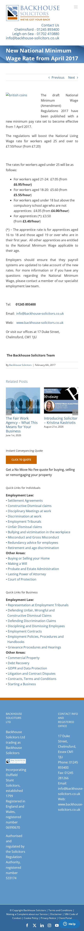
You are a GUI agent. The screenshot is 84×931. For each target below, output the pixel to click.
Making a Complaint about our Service (27, 923)
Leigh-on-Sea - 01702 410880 (35, 34)
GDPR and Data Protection (27, 677)
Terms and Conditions (60, 919)
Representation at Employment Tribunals (38, 614)
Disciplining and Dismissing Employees (36, 635)
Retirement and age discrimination (33, 556)
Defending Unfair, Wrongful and (31, 619)
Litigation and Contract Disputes (31, 682)
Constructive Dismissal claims (30, 514)
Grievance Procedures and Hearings (34, 656)
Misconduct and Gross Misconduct (33, 546)
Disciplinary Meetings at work (29, 520)
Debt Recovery (18, 672)
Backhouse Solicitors (20, 365)
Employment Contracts (25, 640)
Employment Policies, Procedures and (36, 645)
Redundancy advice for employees (33, 551)
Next (71, 77)
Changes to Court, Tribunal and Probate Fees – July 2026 (21, 424)
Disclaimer (56, 923)
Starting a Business (22, 693)
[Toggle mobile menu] (76, 7)
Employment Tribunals (24, 530)
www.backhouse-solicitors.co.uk (39, 323)
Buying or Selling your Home (29, 567)
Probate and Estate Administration (33, 577)
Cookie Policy (31, 926)
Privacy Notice (49, 926)
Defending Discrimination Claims (32, 629)
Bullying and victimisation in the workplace (39, 541)
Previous (58, 77)
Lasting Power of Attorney (27, 583)
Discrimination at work (24, 525)
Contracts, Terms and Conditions (32, 687)
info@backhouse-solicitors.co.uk (32, 38)
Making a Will (17, 572)
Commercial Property (23, 666)
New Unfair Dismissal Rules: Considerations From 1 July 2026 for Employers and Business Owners (60, 429)
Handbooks (15, 650)
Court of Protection (22, 588)
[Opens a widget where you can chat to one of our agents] (69, 924)
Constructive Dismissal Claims (29, 624)
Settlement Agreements (25, 509)
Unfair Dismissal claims (25, 535)
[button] (9, 417)
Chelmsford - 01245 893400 (36, 29)
